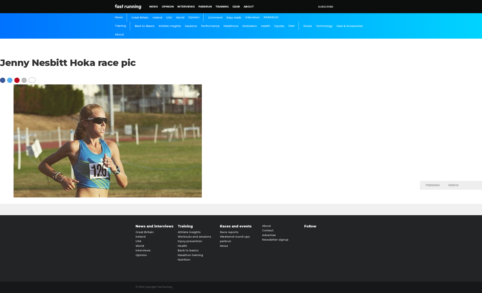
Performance (210, 26)
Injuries (279, 26)
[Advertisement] (451, 118)
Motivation (249, 26)
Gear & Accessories (349, 26)
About (249, 6)
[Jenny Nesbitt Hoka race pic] (108, 196)
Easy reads (234, 17)
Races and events (236, 226)
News (153, 6)
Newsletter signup (275, 239)
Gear (236, 6)
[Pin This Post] (17, 82)
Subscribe (325, 6)
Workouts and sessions (194, 236)
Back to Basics (145, 26)
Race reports (229, 232)
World (180, 17)
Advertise (269, 235)
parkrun (225, 241)
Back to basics (188, 250)
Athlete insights (189, 232)
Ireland (157, 17)
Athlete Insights (170, 26)
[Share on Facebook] (3, 82)
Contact (268, 230)
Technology (324, 26)
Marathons (230, 26)
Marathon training (190, 255)
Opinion (168, 6)
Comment (215, 17)
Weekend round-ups (235, 236)
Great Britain (140, 17)
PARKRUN (205, 6)
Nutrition (184, 259)
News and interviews (154, 226)
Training (222, 6)
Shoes (307, 26)
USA (169, 17)
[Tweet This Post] (10, 82)
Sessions (191, 26)
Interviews (186, 6)
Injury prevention (190, 241)
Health (265, 26)
